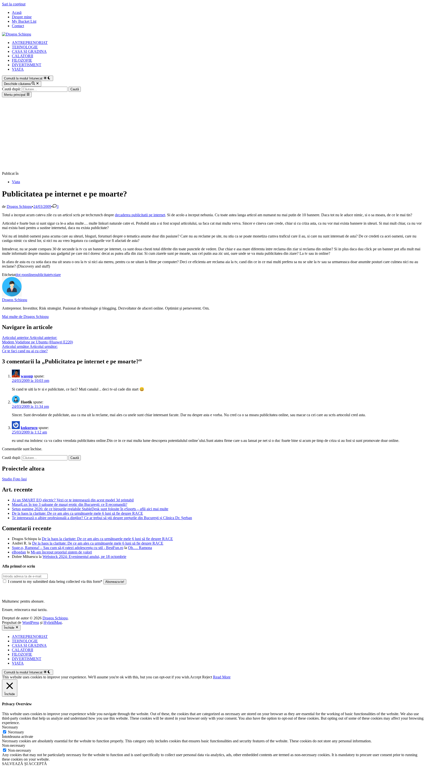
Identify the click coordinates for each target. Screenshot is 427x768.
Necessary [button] (10, 727)
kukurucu (29, 428)
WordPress (30, 622)
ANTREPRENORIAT (30, 42)
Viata (16, 182)
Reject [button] (207, 677)
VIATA (18, 69)
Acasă (16, 12)
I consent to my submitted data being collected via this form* (55, 581)
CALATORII (22, 56)
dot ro (20, 275)
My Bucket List (24, 21)
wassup (27, 376)
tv (51, 275)
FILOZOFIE (22, 60)
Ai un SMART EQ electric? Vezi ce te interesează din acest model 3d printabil (73, 500)
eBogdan (19, 552)
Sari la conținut (13, 4)
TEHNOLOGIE (25, 47)
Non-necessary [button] (13, 745)
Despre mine (22, 17)
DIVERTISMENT (26, 65)
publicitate (42, 275)
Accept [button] (195, 677)
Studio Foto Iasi (14, 479)
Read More (222, 677)
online (29, 275)
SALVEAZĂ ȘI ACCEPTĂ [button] (24, 764)
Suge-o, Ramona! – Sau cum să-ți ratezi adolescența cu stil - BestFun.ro (67, 548)
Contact (18, 26)
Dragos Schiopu (19, 206)
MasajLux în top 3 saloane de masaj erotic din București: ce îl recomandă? (69, 504)
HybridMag (52, 622)
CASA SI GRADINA (29, 51)
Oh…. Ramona (140, 548)
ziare (57, 275)
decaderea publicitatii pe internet (140, 215)
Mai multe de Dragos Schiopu (25, 317)
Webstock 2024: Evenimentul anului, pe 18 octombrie (84, 556)
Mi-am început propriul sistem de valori (61, 552)
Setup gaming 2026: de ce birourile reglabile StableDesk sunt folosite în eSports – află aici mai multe (90, 509)
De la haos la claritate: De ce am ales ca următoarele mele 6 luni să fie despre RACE (77, 513)
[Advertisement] (213, 134)
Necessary (16, 732)
